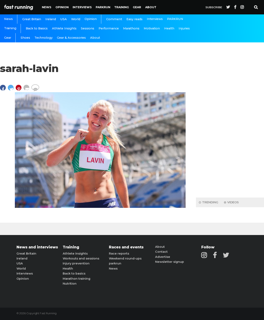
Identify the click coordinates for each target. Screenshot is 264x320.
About (150, 7)
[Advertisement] (230, 129)
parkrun (115, 263)
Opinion (62, 7)
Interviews (82, 7)
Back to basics (74, 273)
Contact (161, 251)
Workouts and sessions (81, 258)
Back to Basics (37, 28)
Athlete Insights (64, 28)
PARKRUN (103, 7)
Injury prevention (76, 263)
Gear (137, 7)
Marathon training (76, 278)
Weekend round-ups (125, 258)
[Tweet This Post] (12, 90)
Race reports (119, 253)
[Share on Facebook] (4, 90)
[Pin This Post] (20, 90)
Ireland (50, 19)
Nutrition (70, 283)
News (46, 7)
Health (169, 28)
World (75, 19)
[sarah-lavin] (100, 207)
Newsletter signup (169, 261)
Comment (114, 19)
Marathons (131, 28)
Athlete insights (75, 253)
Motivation (152, 28)
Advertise (162, 256)
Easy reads (134, 19)
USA (63, 19)
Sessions (87, 28)
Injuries (184, 28)
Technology (43, 38)
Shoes (25, 38)
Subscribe (213, 7)
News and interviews (37, 247)
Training (121, 7)
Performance (109, 28)
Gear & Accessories (71, 38)
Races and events (126, 247)
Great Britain (31, 19)
